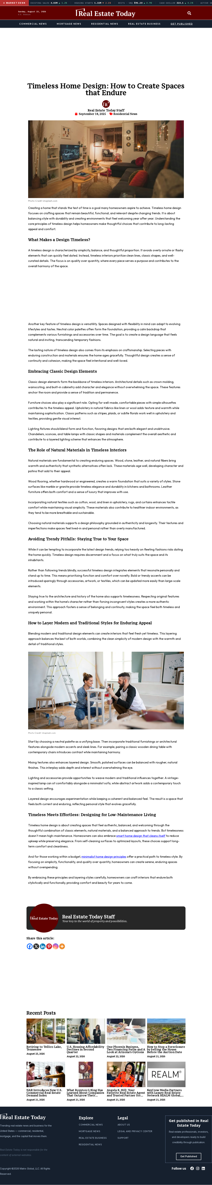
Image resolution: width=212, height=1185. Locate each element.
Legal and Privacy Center (135, 1131)
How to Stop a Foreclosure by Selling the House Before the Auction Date (166, 1049)
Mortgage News (69, 23)
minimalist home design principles (103, 856)
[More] (62, 946)
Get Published (182, 23)
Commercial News (33, 23)
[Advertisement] (106, 52)
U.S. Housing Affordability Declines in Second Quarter (85, 1049)
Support (123, 1137)
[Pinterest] (49, 946)
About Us (124, 1124)
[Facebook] (30, 946)
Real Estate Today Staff (106, 110)
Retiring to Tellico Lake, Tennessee (44, 1048)
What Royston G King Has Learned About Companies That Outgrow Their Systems (85, 1094)
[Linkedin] (43, 946)
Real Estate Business (144, 23)
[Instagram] (55, 946)
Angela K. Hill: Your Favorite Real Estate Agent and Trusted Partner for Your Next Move (126, 1094)
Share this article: (40, 938)
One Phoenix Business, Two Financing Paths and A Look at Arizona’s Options (126, 1049)
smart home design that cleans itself (140, 836)
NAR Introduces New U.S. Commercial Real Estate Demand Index (44, 1092)
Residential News (104, 23)
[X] (36, 946)
